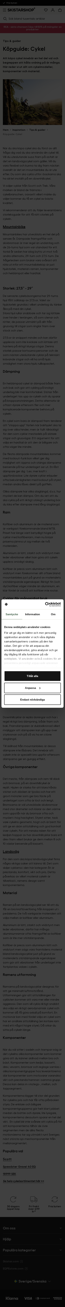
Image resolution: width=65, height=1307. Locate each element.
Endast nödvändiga (32, 699)
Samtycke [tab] (12, 614)
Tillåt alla (32, 676)
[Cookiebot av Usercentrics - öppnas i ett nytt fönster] (46, 604)
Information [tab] (32, 614)
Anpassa (30, 687)
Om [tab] (53, 614)
